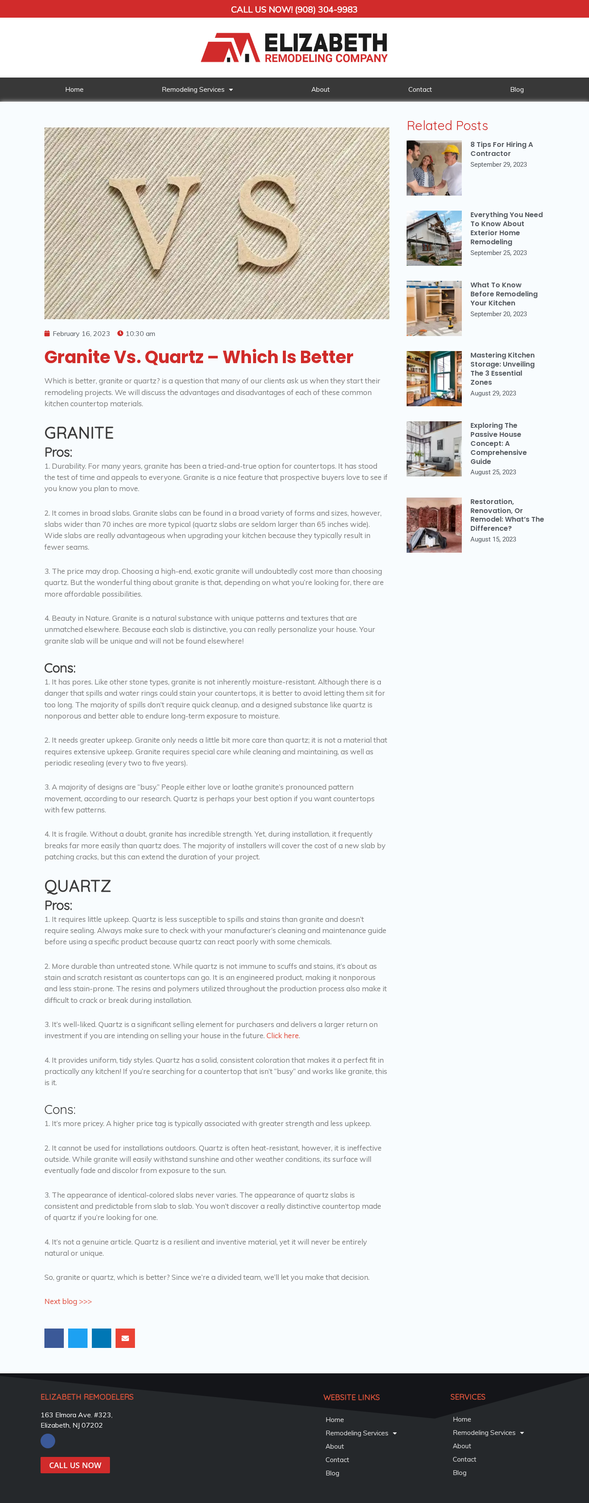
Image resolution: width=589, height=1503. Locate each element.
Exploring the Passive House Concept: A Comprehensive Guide (498, 443)
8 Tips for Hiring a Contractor (501, 149)
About (320, 89)
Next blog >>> (68, 1301)
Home (74, 89)
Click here (282, 1035)
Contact (420, 89)
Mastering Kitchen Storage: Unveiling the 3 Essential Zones (502, 368)
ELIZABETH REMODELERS (87, 1397)
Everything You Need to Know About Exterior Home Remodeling (506, 228)
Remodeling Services (193, 89)
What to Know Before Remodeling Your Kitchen (504, 294)
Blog (517, 89)
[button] (54, 1338)
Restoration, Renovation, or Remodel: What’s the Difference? (507, 515)
